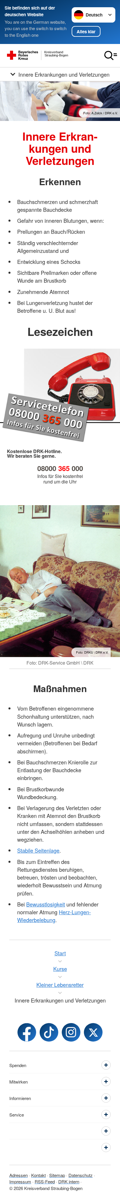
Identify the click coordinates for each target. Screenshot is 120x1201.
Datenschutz (80, 1175)
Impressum (20, 1181)
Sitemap (57, 1175)
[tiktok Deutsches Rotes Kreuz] (49, 1032)
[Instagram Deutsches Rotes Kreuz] (71, 1032)
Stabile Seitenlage (38, 850)
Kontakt (38, 1175)
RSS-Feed (45, 1181)
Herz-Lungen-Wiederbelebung (54, 916)
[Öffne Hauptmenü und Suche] (111, 55)
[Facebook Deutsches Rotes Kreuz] (26, 1032)
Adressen (18, 1175)
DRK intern (68, 1181)
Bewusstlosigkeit (45, 904)
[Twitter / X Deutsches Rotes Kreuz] (93, 1032)
